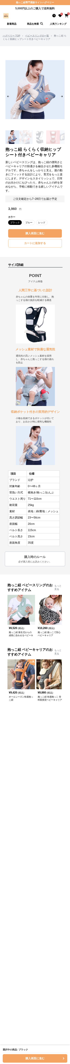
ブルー (28, 222)
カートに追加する (35, 243)
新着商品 (11, 23)
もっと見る (58, 587)
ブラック (15, 222)
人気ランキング (58, 23)
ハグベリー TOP (11, 35)
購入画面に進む (35, 233)
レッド (41, 222)
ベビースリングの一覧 (37, 35)
